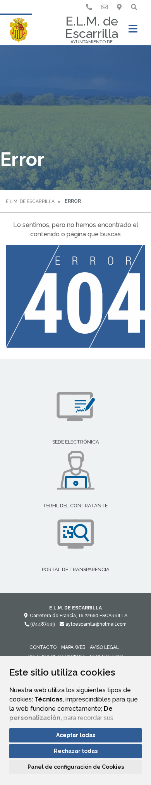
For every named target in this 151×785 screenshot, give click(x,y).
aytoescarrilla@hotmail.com (95, 624)
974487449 (42, 624)
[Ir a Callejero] (119, 7)
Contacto (43, 647)
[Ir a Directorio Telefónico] (89, 7)
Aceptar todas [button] (75, 735)
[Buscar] (134, 7)
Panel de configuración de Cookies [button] (75, 767)
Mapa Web (73, 647)
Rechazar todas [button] (76, 751)
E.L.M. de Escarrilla (30, 201)
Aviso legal (104, 647)
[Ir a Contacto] (104, 7)
